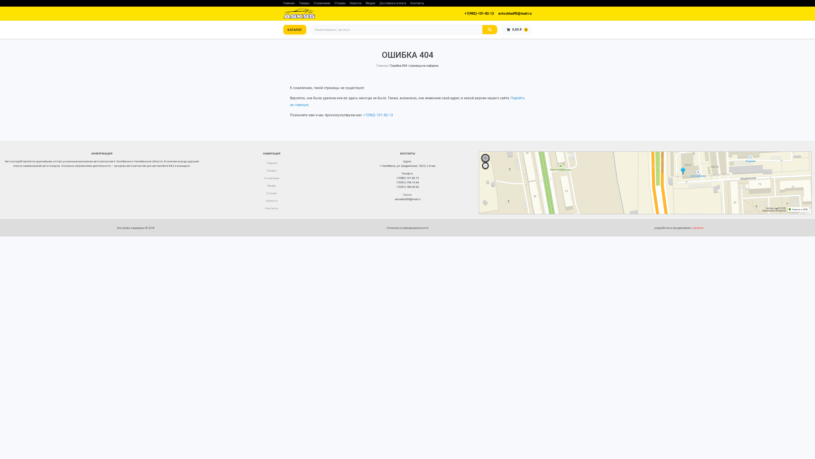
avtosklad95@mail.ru (515, 13)
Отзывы (340, 3)
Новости (355, 3)
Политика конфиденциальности (407, 228)
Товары (304, 3)
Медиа (370, 3)
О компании (322, 3)
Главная (289, 3)
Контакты (417, 3)
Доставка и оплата (392, 3)
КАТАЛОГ (295, 29)
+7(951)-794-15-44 (407, 182)
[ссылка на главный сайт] (299, 13)
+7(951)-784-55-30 (407, 186)
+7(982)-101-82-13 (479, 13)
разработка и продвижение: (679, 228)
